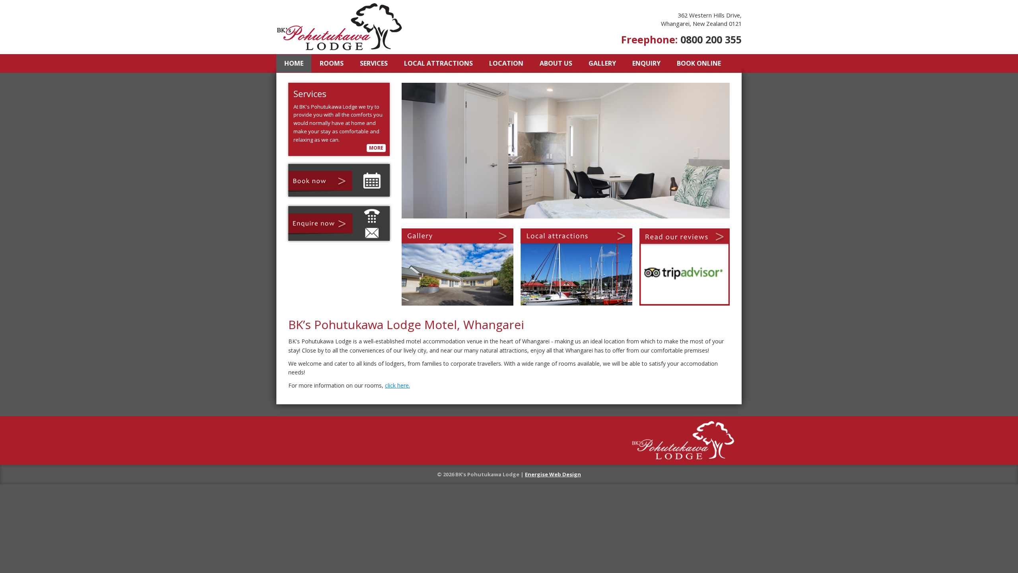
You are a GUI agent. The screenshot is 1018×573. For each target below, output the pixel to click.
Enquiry (646, 63)
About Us (556, 63)
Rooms (332, 63)
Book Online (699, 63)
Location (506, 63)
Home (293, 63)
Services (374, 63)
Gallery (602, 63)
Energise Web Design (553, 474)
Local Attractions (438, 63)
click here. (397, 385)
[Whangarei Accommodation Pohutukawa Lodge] (340, 26)
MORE (376, 147)
